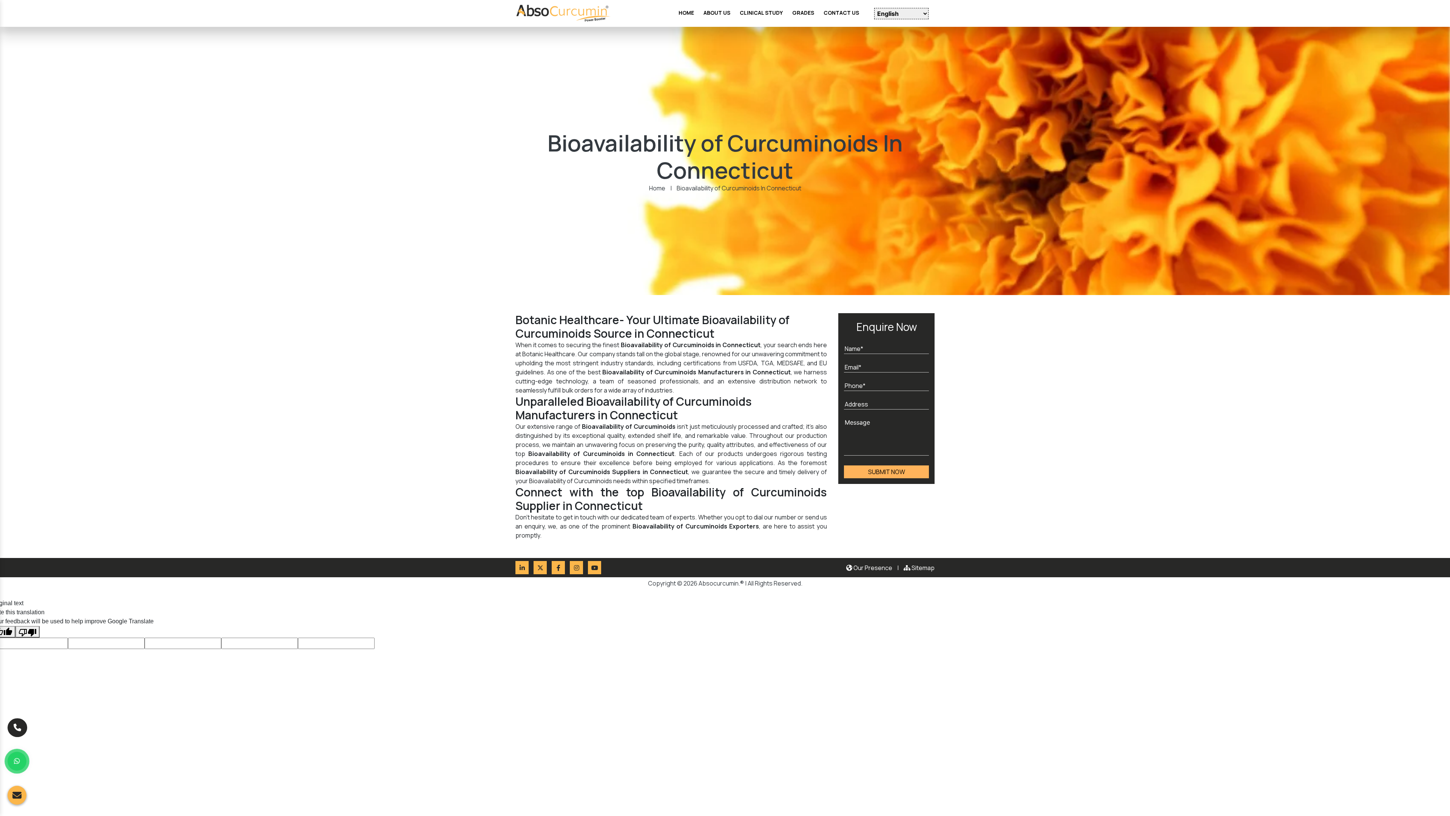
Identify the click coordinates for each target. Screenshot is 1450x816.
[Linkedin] (522, 567)
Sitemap (922, 568)
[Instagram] (576, 567)
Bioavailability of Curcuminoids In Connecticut (739, 188)
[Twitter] (540, 567)
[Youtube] (594, 567)
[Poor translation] (27, 632)
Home (657, 188)
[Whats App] (17, 761)
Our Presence (872, 568)
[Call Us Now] (17, 724)
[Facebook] (558, 567)
